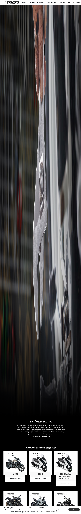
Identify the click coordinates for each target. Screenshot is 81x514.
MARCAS (70, 2)
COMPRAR (40, 2)
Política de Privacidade (50, 512)
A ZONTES (61, 2)
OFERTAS (32, 2)
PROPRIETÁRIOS (51, 2)
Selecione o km (15, 478)
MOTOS (24, 2)
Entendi (74, 510)
